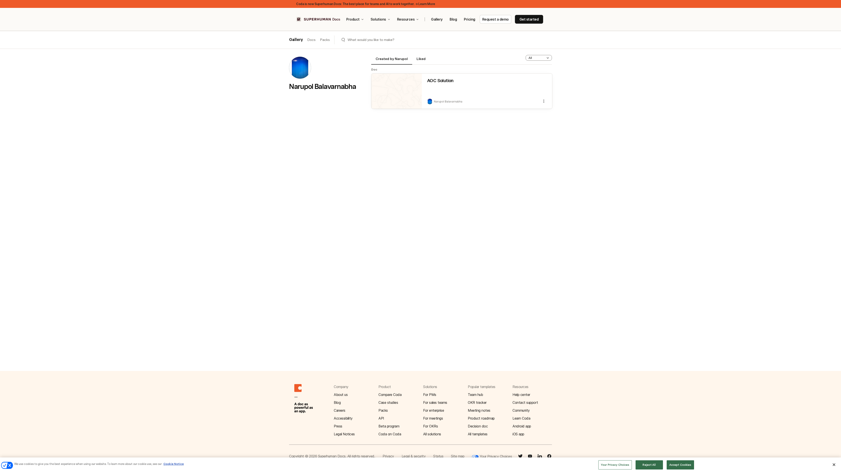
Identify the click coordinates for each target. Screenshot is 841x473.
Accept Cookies (680, 464)
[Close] (834, 464)
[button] (539, 58)
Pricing (469, 19)
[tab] (391, 61)
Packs (325, 40)
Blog (453, 19)
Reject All (649, 464)
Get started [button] (529, 19)
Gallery (437, 19)
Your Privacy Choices (495, 456)
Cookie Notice (173, 464)
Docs (311, 40)
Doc (374, 69)
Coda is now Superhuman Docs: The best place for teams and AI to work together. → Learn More (365, 4)
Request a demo (495, 19)
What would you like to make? (371, 40)
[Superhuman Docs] (318, 19)
